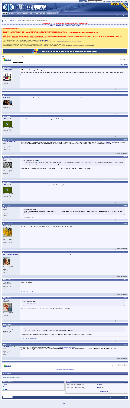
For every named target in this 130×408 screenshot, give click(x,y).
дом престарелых (7, 377)
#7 (126, 205)
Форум (5, 13)
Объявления (13, 20)
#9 (126, 251)
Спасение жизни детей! (58, 23)
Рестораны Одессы (39, 13)
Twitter (6, 389)
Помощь (109, 1)
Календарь (21, 15)
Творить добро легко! (47, 23)
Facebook (6, 387)
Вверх (124, 67)
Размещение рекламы (112, 397)
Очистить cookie (116, 1)
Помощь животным (83, 23)
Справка (16, 15)
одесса (19, 377)
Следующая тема (70, 369)
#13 (126, 344)
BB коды (99, 384)
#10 (126, 279)
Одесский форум (62, 403)
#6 (126, 182)
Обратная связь (101, 397)
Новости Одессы (27, 13)
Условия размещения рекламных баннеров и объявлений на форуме (65, 25)
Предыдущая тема (60, 369)
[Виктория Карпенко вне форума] (6, 261)
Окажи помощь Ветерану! (71, 23)
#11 (126, 297)
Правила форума (104, 391)
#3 (126, 116)
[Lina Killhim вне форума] (7, 76)
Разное (19, 20)
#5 (126, 156)
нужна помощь (14, 377)
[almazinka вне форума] (7, 124)
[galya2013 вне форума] (7, 232)
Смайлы (99, 386)
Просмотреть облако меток (9, 379)
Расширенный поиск (121, 15)
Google (6, 384)
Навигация (46, 15)
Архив (120, 397)
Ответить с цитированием (122, 88)
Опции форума (37, 15)
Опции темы (124, 64)
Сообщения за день (7, 15)
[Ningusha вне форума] (7, 165)
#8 (126, 223)
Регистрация (124, 1)
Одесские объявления (52, 13)
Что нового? (12, 13)
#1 (126, 67)
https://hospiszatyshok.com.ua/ (67, 347)
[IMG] (98, 387)
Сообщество (29, 15)
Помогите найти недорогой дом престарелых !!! (21, 57)
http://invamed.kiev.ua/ (108, 142)
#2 (126, 94)
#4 (126, 139)
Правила (19, 13)
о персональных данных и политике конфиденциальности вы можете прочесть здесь (27, 47)
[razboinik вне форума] (7, 102)
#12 (126, 324)
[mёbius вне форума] (7, 307)
